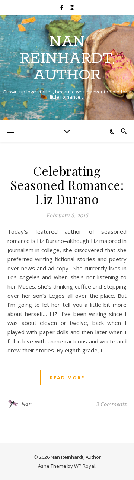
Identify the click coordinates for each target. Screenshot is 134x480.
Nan (27, 403)
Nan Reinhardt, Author (67, 58)
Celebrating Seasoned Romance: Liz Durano (67, 184)
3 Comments (111, 404)
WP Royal (84, 466)
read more (67, 377)
